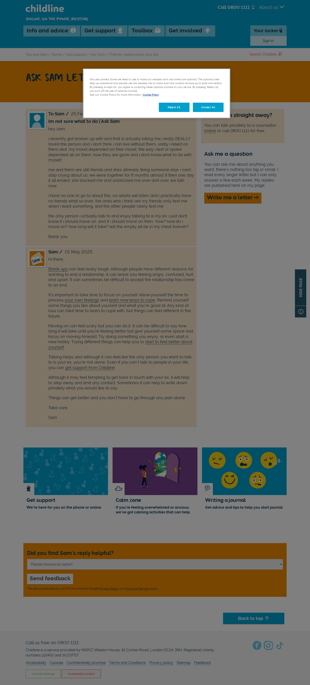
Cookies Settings (105, 107)
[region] (156, 93)
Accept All (208, 107)
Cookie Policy (151, 94)
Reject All (174, 107)
